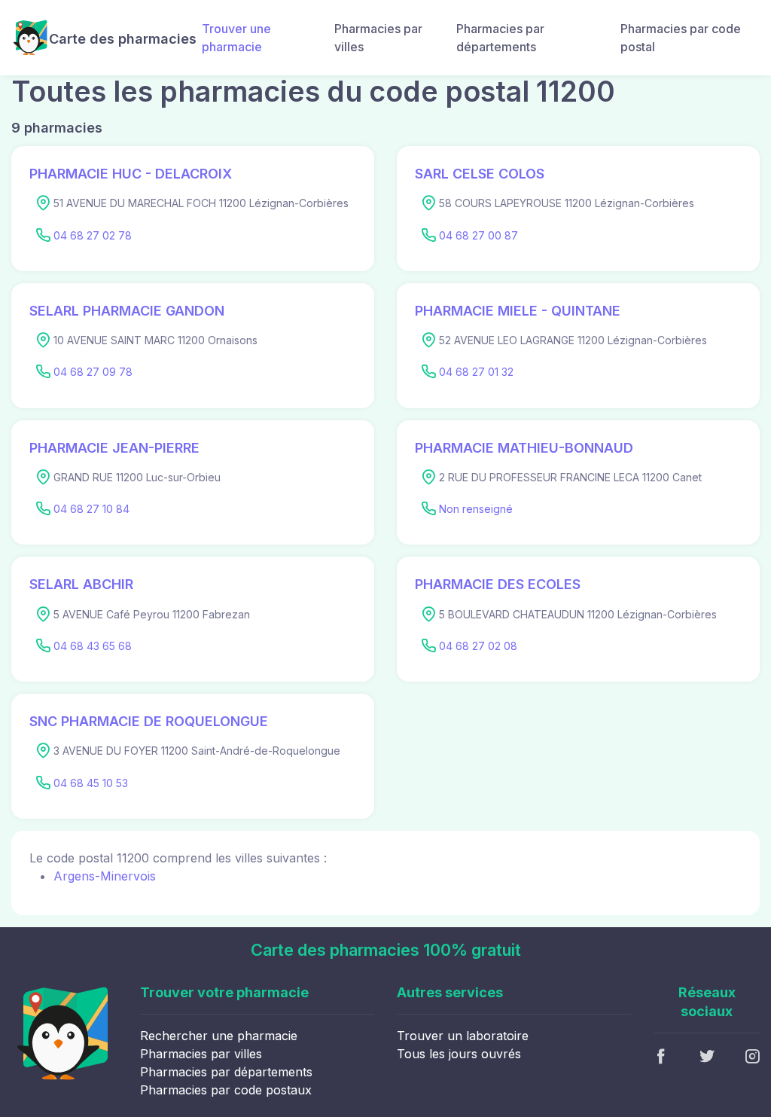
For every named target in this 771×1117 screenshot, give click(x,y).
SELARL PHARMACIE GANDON (126, 311)
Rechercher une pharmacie (218, 1035)
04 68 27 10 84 (91, 508)
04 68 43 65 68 (92, 645)
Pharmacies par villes (378, 37)
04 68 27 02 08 (478, 645)
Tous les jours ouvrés (459, 1053)
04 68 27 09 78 (93, 371)
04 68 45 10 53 (90, 783)
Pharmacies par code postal (680, 37)
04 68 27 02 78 (92, 235)
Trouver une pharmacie (236, 37)
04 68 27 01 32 (476, 371)
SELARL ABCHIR (81, 584)
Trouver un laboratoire (463, 1035)
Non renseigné (476, 508)
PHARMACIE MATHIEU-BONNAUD (524, 448)
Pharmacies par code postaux (226, 1089)
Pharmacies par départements (500, 37)
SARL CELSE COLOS (479, 174)
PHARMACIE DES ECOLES (498, 584)
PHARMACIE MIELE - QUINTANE (517, 311)
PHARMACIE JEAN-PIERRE (114, 448)
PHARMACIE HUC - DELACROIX (130, 174)
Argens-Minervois (104, 876)
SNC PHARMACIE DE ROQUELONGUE (148, 721)
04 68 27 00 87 (478, 235)
